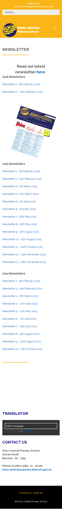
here (41, 72)
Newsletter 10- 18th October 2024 (22, 349)
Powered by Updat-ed (31, 493)
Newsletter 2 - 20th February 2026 (22, 91)
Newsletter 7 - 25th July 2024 (19, 326)
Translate (28, 431)
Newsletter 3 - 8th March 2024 (20, 296)
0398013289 (33, 3)
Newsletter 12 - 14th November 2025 (24, 254)
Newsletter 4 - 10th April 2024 (20, 303)
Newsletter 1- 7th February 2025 (21, 171)
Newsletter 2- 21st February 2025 (21, 178)
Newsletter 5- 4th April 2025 (18, 201)
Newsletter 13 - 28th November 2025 (24, 262)
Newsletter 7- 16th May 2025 (19, 216)
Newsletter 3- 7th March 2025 (19, 186)
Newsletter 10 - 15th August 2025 (21, 239)
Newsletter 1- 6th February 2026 (21, 84)
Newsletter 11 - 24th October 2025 (22, 246)
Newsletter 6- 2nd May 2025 (19, 209)
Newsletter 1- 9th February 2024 (21, 280)
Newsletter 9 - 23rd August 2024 (21, 341)
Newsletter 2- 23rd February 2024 (22, 288)
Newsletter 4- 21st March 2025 (20, 193)
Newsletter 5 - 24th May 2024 (20, 311)
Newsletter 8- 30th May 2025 (19, 224)
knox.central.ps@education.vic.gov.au (33, 6)
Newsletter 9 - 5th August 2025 (20, 231)
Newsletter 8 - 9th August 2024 (21, 333)
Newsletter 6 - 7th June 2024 (19, 318)
